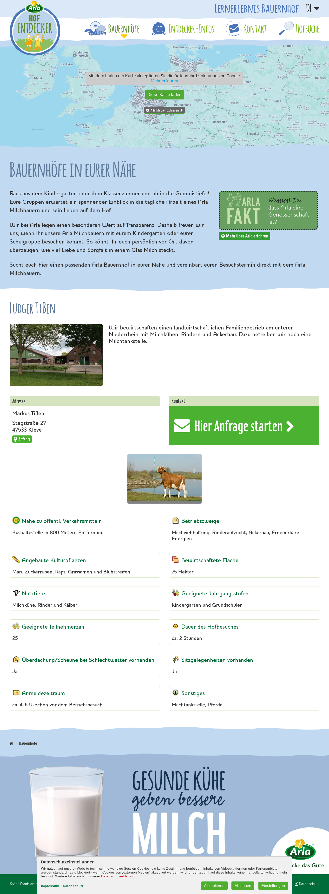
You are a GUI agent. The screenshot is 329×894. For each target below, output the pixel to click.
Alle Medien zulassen (165, 110)
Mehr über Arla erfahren (247, 236)
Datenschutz (73, 886)
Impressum (50, 886)
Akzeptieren (214, 886)
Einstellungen (273, 886)
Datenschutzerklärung (118, 876)
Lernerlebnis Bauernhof (257, 8)
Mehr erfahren (164, 80)
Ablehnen (243, 886)
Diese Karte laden (165, 94)
